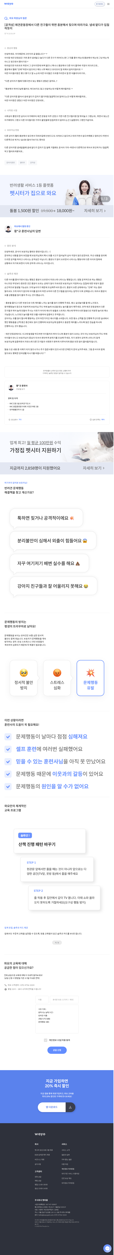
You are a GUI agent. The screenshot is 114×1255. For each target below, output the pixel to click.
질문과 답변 (65, 1146)
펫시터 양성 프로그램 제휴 (43, 1142)
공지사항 (37, 1156)
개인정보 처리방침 (67, 1161)
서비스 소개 (65, 1142)
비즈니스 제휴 (38, 1151)
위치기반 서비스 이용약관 (69, 1165)
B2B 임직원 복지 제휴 (41, 1146)
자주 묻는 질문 (66, 1151)
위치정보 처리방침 (67, 1175)
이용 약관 (64, 1156)
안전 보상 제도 (66, 1170)
